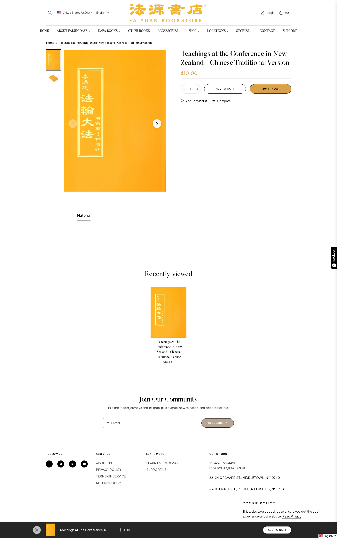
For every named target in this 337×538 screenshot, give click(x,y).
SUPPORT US (156, 470)
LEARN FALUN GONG (162, 463)
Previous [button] (72, 123)
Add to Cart (277, 529)
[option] (115, 121)
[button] (50, 13)
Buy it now (270, 88)
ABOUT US (104, 463)
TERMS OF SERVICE (111, 476)
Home (50, 42)
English (100, 12)
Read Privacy (291, 516)
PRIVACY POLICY (108, 470)
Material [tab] (83, 215)
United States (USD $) (76, 12)
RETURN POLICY (108, 483)
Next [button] (157, 123)
